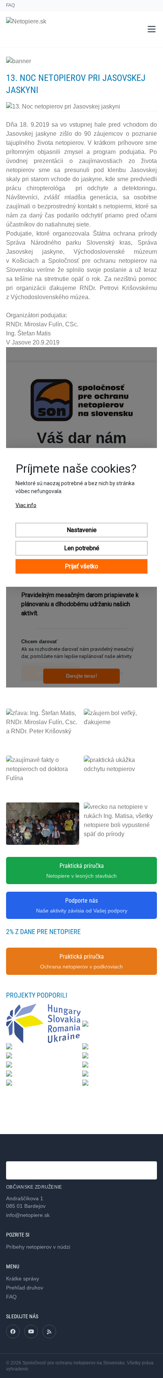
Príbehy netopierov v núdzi (38, 1247)
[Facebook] (13, 1331)
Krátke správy (22, 1279)
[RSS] (49, 1331)
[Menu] (151, 29)
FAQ (10, 5)
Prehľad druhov (24, 1288)
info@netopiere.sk (28, 1215)
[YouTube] (31, 1331)
